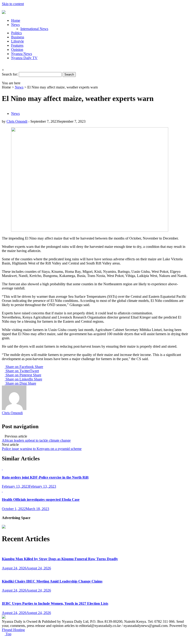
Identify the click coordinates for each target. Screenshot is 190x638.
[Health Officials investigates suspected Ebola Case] (2, 490)
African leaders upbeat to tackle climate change (36, 440)
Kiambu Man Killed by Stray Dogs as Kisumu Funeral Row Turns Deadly (60, 559)
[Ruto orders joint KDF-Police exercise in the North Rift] (2, 468)
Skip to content (13, 4)
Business (17, 37)
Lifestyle (17, 41)
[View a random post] (3, 79)
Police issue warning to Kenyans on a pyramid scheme (42, 449)
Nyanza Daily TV (24, 58)
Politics (16, 33)
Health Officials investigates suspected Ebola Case (40, 499)
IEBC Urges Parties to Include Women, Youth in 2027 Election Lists (55, 603)
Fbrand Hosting (13, 630)
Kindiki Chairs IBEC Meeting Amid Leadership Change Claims (52, 581)
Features (17, 45)
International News (34, 29)
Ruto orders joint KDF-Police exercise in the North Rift (45, 477)
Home (15, 20)
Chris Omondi (16, 121)
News (15, 25)
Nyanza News (21, 54)
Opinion (17, 50)
